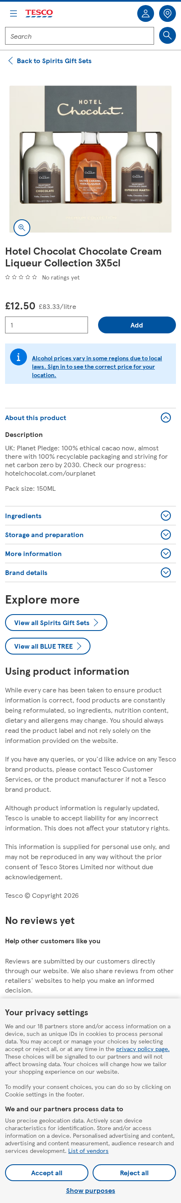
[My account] (145, 13)
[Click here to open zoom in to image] (21, 227)
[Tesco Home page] (39, 14)
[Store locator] (167, 13)
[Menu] (13, 13)
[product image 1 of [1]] (90, 159)
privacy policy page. (143, 1048)
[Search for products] (167, 35)
